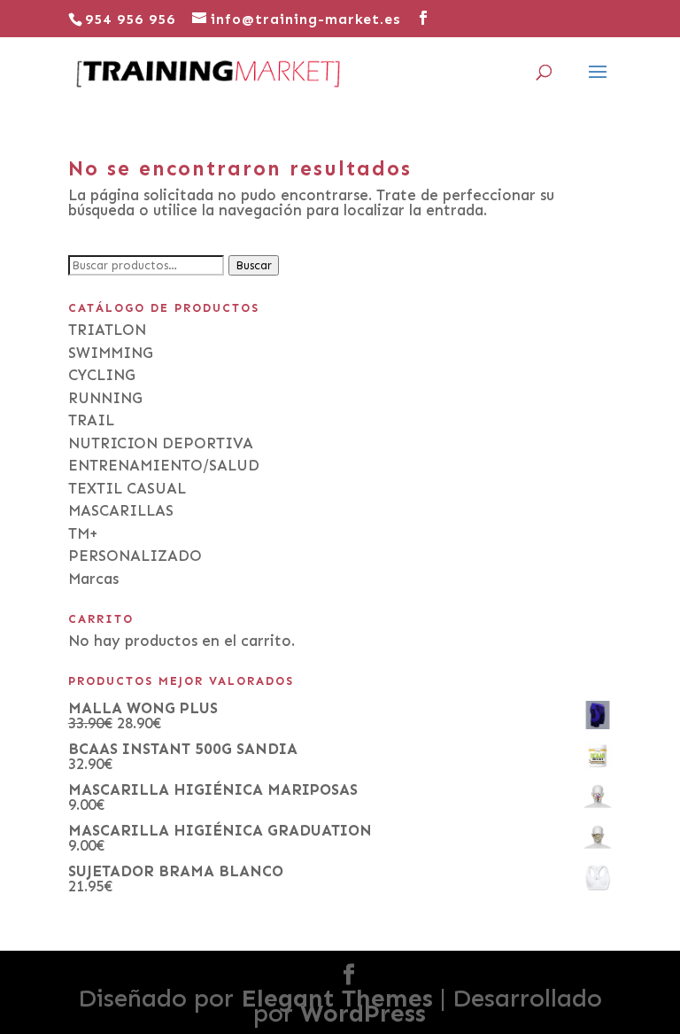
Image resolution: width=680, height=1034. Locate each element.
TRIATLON (107, 329)
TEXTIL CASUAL (127, 488)
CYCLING (101, 375)
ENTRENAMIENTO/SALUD (163, 465)
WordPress (363, 1013)
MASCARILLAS (121, 510)
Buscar (254, 265)
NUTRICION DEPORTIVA (160, 443)
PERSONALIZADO (135, 555)
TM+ (83, 533)
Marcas (93, 578)
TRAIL (91, 420)
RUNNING (105, 398)
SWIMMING (110, 353)
